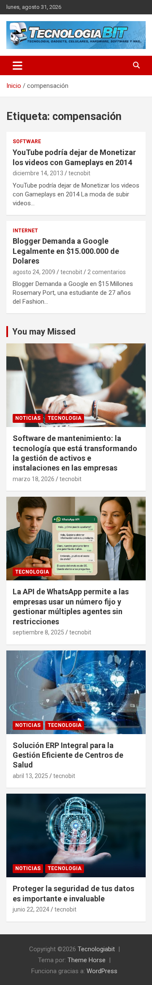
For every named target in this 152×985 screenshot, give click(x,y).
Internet (25, 231)
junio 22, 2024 (31, 909)
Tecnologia (64, 418)
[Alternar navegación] (17, 65)
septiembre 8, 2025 (38, 632)
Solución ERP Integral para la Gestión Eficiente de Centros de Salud (68, 755)
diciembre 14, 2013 (38, 173)
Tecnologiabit (96, 949)
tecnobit (79, 173)
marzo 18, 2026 (33, 479)
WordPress (102, 971)
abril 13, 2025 (30, 776)
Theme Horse (87, 960)
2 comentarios (106, 272)
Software (27, 141)
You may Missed (44, 332)
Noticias (28, 418)
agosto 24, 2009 (34, 272)
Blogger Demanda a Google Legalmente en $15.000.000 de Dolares (66, 251)
